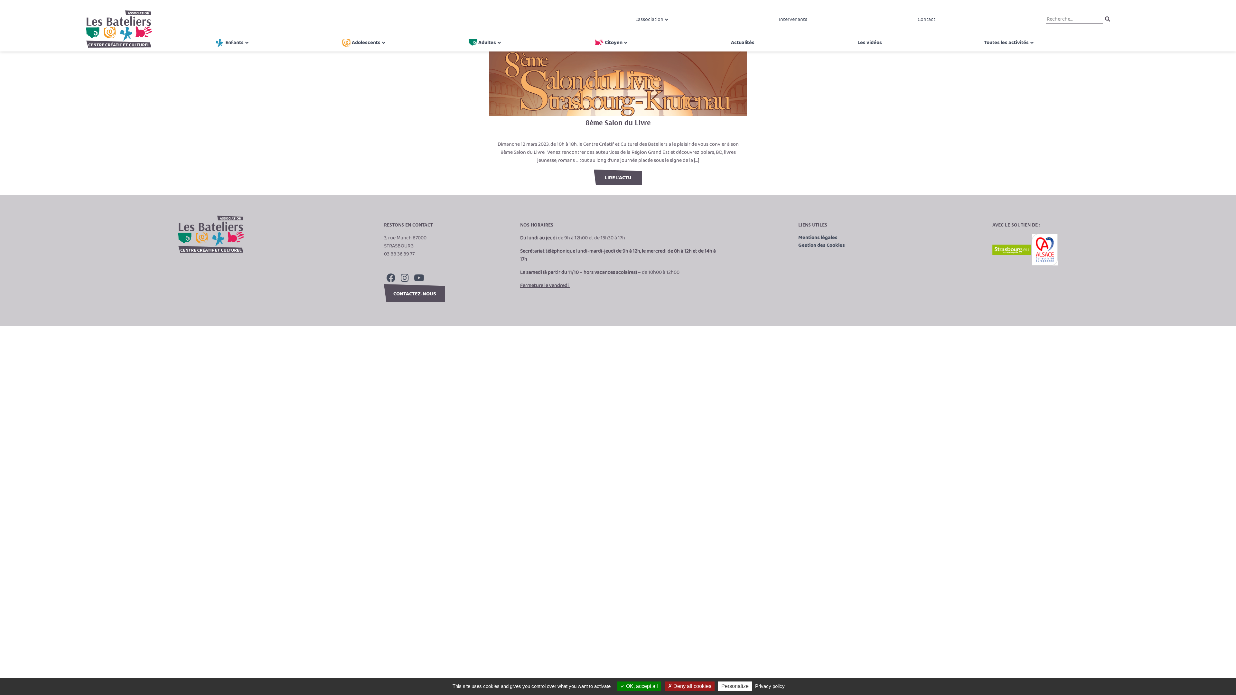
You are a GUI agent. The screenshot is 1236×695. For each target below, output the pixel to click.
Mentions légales (818, 238)
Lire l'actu (618, 178)
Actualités (742, 43)
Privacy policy (770, 686)
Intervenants (793, 19)
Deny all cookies (691, 686)
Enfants (234, 43)
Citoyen (614, 43)
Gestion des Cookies (821, 245)
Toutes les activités (1006, 43)
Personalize (735, 686)
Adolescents (366, 43)
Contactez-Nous (414, 294)
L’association (649, 19)
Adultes (487, 43)
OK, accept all (641, 686)
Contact (926, 19)
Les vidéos (869, 43)
